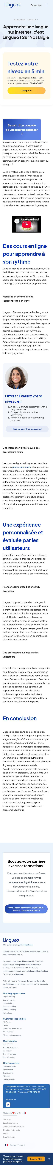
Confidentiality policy (12, 1130)
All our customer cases (12, 1035)
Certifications (8, 1073)
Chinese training (9, 1009)
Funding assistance (10, 1047)
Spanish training (9, 1000)
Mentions (32, 19)
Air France (7, 1022)
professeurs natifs (21, 466)
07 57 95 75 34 (33, 1092)
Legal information (10, 1123)
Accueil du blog (19, 19)
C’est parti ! (26, 90)
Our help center (9, 1057)
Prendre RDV (36, 1159)
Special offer (8, 1069)
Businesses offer (9, 1066)
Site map (6, 1119)
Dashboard (7, 1051)
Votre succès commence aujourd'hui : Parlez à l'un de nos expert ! (26, 909)
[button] (45, 5)
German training (9, 1006)
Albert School (8, 1032)
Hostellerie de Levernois (12, 1028)
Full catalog (7, 1013)
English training (9, 996)
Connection (36, 5)
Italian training (8, 1003)
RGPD (5, 1133)
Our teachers (8, 1044)
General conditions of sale (14, 1126)
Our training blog (9, 1054)
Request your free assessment (27, 429)
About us (6, 1076)
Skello (5, 1025)
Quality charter (9, 1137)
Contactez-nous (9, 1079)
